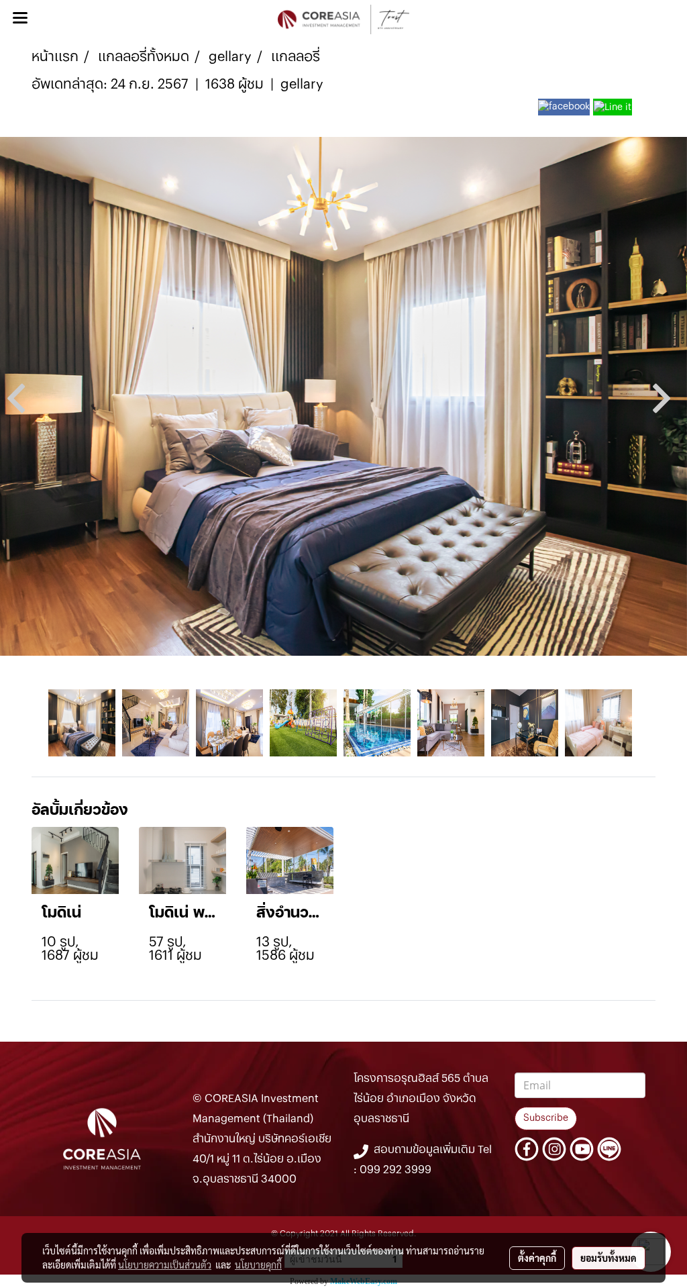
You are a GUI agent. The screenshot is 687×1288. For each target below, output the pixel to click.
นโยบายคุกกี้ (258, 1264)
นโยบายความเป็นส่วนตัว (164, 1264)
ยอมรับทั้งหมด (608, 1258)
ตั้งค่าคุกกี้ (537, 1258)
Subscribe (545, 1118)
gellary (301, 85)
